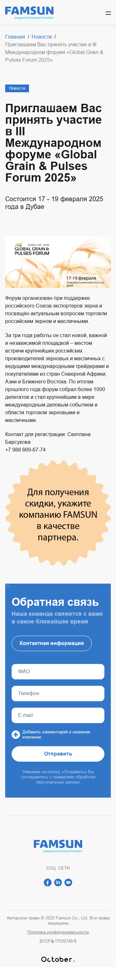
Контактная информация (52, 643)
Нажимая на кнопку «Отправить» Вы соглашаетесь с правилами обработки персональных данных (58, 776)
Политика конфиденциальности (58, 932)
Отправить (58, 754)
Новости (17, 88)
